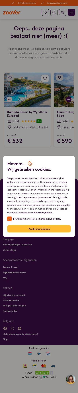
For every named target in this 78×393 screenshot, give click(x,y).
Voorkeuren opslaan (39, 229)
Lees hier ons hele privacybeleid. (35, 212)
